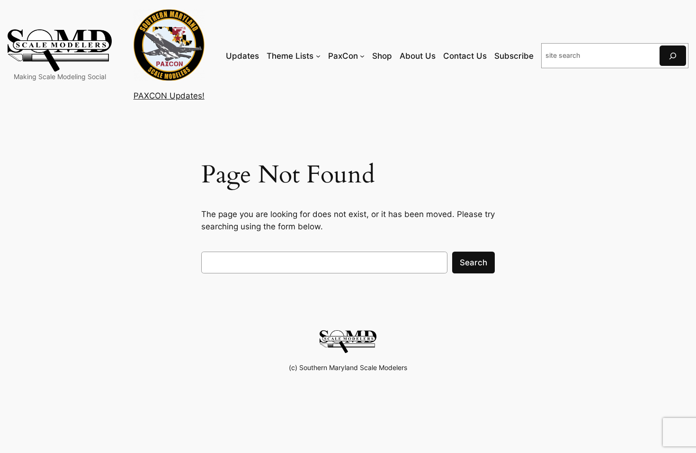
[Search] (673, 55)
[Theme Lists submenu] (318, 56)
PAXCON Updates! (169, 95)
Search (473, 262)
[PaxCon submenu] (362, 56)
